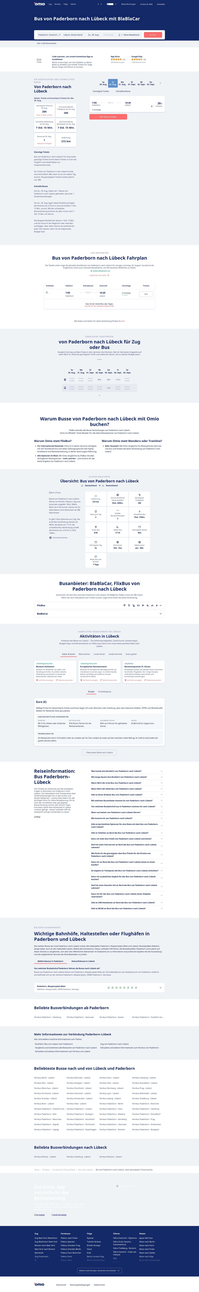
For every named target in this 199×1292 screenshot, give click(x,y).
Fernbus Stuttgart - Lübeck (78, 1083)
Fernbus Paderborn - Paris (111, 1109)
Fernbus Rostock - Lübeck (111, 1156)
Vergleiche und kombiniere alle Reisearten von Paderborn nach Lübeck (66, 1047)
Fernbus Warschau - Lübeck (46, 1088)
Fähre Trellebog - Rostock (124, 1248)
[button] (94, 35)
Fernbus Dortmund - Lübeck (46, 1093)
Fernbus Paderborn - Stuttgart (80, 1114)
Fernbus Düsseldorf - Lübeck (144, 1083)
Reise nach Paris (146, 1245)
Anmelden (161, 4)
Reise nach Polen (147, 1249)
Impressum (61, 1285)
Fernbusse (65, 1233)
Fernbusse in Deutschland (64, 1169)
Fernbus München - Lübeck (78, 1077)
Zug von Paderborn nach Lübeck (114, 1044)
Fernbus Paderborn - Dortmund (81, 1124)
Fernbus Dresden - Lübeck (45, 1098)
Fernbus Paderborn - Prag (143, 1119)
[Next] (160, 83)
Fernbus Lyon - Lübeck (109, 1093)
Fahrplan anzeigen (44, 143)
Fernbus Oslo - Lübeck (109, 1083)
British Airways (93, 1245)
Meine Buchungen (128, 4)
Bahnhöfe (39, 1253)
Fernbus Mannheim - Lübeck (144, 1093)
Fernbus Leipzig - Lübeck (110, 1098)
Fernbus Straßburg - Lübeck (144, 1098)
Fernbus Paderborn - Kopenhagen (82, 1129)
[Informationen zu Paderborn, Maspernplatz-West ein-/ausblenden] (160, 987)
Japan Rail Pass (146, 1238)
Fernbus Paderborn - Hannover (80, 1017)
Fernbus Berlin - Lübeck (44, 1077)
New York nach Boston (45, 1249)
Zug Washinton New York (46, 1241)
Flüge (66, 4)
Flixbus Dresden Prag (70, 1245)
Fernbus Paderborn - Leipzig (46, 1129)
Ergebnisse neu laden (97, 275)
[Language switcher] (112, 4)
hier (123, 321)
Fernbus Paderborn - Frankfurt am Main (149, 1017)
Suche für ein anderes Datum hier (99, 306)
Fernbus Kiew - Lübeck (76, 1103)
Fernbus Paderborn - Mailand (112, 1114)
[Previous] (64, 371)
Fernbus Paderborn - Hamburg (47, 1017)
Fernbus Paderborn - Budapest (145, 1129)
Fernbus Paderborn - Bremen (112, 1129)
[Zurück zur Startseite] (41, 4)
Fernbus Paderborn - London (79, 1109)
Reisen (142, 1233)
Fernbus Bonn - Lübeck (44, 1103)
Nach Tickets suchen (44, 115)
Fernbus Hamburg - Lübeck (144, 1077)
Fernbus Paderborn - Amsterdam (146, 1124)
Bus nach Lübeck (85, 1169)
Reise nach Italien (147, 1253)
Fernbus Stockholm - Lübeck (79, 1088)
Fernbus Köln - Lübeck (43, 1083)
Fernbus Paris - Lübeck (109, 1077)
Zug (50, 4)
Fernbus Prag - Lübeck (142, 1088)
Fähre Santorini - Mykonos (125, 1238)
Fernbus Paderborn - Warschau (47, 1119)
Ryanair (90, 1238)
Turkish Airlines (94, 1241)
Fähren (73, 4)
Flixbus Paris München (71, 1253)
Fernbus (57, 4)
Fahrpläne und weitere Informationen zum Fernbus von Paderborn (129, 1047)
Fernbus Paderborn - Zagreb (46, 1124)
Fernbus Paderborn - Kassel (112, 1017)
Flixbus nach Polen (69, 1238)
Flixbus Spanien (68, 1241)
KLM (89, 1253)
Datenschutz (99, 1285)
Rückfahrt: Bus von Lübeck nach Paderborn (54, 1044)
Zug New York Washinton (46, 1238)
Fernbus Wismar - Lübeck (45, 1156)
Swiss (89, 1249)
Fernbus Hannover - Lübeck (79, 1093)
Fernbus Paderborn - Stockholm (81, 1119)
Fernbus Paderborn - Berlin (111, 1103)
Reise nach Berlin (147, 1241)
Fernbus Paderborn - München (145, 1103)
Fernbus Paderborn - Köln (45, 1114)
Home (36, 1169)
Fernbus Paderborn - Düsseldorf (146, 1114)
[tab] (100, 91)
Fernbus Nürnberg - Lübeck (111, 1088)
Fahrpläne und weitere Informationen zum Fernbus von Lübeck (62, 1051)
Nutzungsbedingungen (80, 1285)
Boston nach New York (45, 1245)
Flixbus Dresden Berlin (71, 1249)
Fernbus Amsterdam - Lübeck (79, 1098)
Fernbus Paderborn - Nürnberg (113, 1119)
